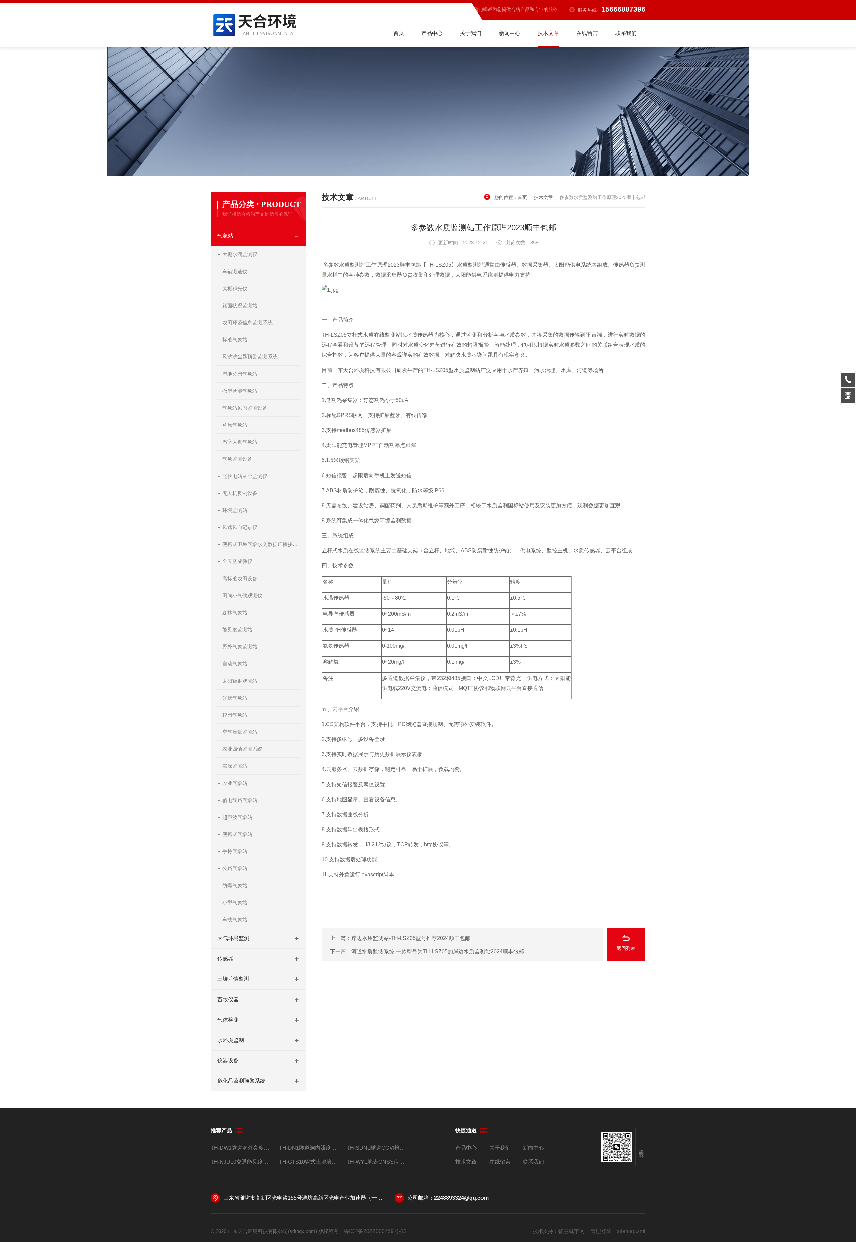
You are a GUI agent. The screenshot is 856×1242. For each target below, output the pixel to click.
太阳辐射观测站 (239, 681)
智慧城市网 (571, 1231)
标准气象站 (234, 339)
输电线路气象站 (239, 800)
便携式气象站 (237, 834)
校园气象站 (234, 715)
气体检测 (228, 1020)
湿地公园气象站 (239, 374)
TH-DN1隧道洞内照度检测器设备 (310, 1148)
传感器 (225, 958)
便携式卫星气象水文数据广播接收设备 (261, 544)
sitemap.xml (631, 1231)
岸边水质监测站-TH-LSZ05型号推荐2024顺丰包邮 (410, 938)
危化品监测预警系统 (241, 1081)
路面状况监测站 (239, 305)
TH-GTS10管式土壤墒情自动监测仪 (310, 1162)
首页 (398, 33)
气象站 (225, 236)
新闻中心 (509, 33)
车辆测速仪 (234, 271)
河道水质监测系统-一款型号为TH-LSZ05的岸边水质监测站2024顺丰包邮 (437, 951)
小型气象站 (234, 902)
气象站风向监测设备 (245, 408)
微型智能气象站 (239, 391)
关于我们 (470, 33)
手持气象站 (234, 851)
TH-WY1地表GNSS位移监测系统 (378, 1162)
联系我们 (626, 33)
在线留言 (587, 33)
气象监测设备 (237, 459)
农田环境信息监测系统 (247, 322)
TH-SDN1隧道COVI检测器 (378, 1148)
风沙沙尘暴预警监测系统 (250, 356)
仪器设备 (228, 1060)
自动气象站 (234, 663)
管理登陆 (601, 1231)
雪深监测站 (234, 766)
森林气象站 (234, 612)
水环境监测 (230, 1040)
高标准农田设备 (239, 578)
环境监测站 (234, 510)
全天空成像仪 (237, 561)
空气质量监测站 (239, 732)
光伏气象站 (234, 698)
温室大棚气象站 (239, 442)
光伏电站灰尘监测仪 (245, 476)
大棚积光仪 (234, 288)
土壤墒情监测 (233, 979)
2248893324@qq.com (461, 1198)
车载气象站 (234, 919)
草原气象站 (234, 425)
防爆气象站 (234, 885)
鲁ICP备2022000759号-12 (375, 1231)
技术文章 (548, 33)
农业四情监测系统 (242, 749)
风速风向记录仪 (239, 527)
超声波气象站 (237, 817)
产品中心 (432, 33)
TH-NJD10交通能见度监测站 (242, 1162)
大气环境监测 (233, 938)
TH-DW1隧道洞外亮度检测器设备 (242, 1148)
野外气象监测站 (239, 646)
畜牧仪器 (228, 999)
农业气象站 (234, 783)
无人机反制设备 (239, 493)
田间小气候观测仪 (242, 595)
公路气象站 (234, 868)
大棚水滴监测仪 (239, 254)
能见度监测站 (237, 629)
